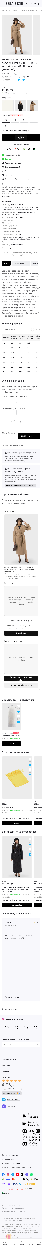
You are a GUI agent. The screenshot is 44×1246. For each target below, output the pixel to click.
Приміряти (21, 633)
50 (24, 120)
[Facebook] (3, 1174)
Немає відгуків (13, 74)
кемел (32, 105)
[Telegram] (12, 1174)
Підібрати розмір (29, 436)
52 (34, 120)
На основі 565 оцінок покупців (12, 1089)
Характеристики (21, 263)
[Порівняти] (19, 77)
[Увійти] (35, 3)
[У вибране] (23, 77)
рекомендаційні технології (12, 1220)
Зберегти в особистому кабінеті (21, 678)
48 (15, 120)
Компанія (6, 1065)
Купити (21, 137)
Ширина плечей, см (10, 421)
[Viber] (26, 1174)
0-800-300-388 (8, 1160)
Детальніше (17, 905)
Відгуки (36, 263)
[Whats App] (31, 1174)
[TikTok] (22, 1174)
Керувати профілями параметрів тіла (20, 485)
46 (6, 120)
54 (6, 126)
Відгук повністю (12, 997)
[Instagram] (8, 1174)
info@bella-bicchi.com (11, 1163)
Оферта (22, 1211)
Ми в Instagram (15, 1019)
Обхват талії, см (25, 396)
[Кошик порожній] (39, 3)
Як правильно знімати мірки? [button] (12, 445)
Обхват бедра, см (9, 433)
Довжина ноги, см (27, 421)
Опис (6, 263)
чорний (20, 105)
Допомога (6, 1071)
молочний (8, 105)
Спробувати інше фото (21, 685)
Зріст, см (22, 409)
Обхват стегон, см (9, 409)
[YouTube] (17, 1174)
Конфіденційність (8, 1211)
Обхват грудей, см (9, 396)
